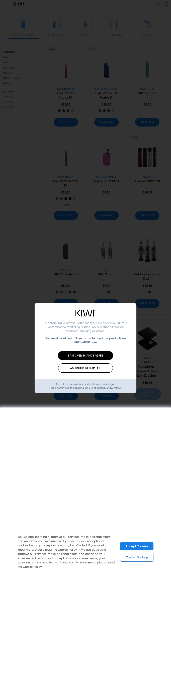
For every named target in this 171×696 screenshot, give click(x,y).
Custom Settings (137, 557)
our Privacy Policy (104, 323)
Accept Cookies (137, 546)
